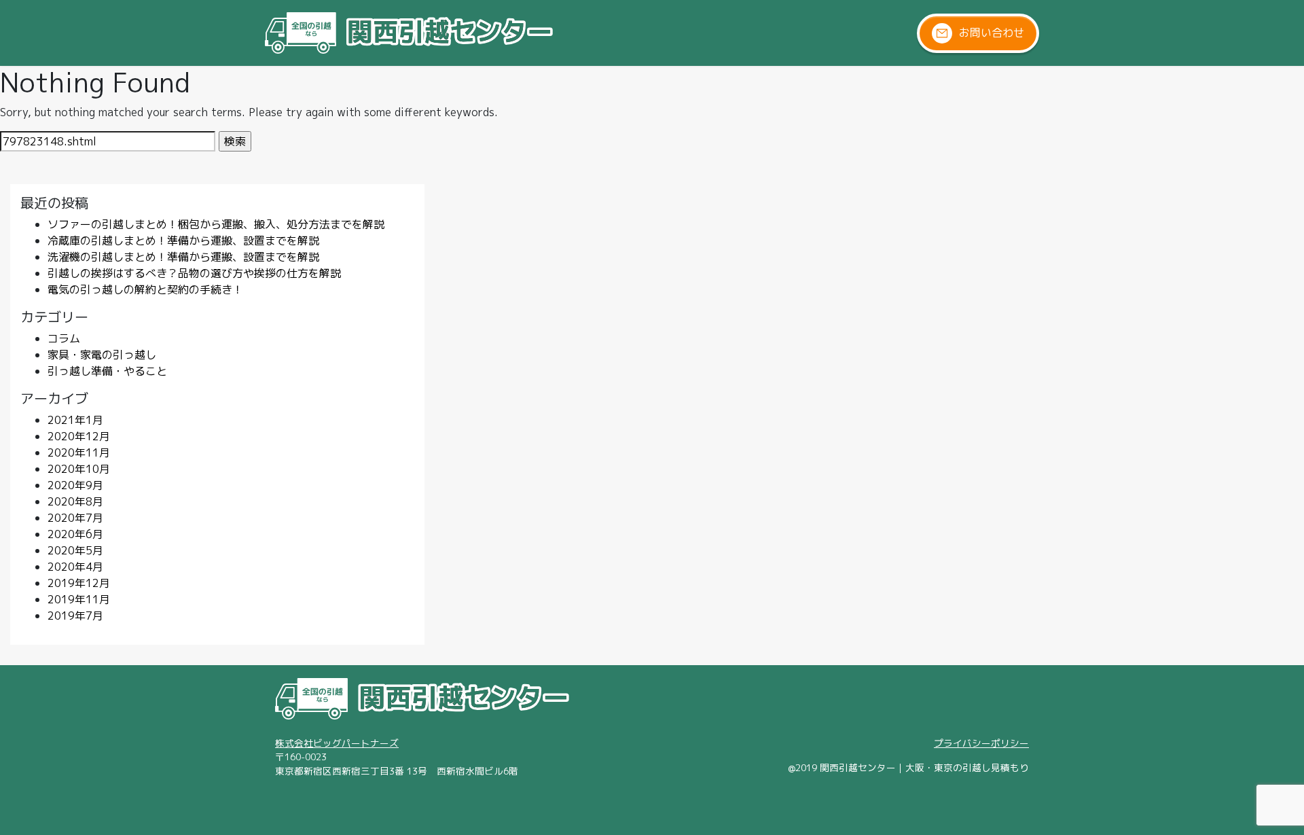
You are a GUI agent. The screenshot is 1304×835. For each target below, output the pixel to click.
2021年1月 (75, 419)
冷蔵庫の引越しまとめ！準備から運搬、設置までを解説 (183, 240)
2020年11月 (79, 452)
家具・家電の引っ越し (102, 354)
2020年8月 (75, 501)
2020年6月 (75, 534)
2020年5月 (75, 550)
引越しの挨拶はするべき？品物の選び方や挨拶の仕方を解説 (200, 273)
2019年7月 (75, 615)
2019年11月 (79, 599)
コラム (64, 338)
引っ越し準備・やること (107, 370)
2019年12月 (79, 582)
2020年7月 (75, 517)
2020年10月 (79, 468)
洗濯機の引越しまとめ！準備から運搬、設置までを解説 (183, 256)
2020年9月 (75, 485)
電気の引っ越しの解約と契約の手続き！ (145, 289)
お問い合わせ (991, 31)
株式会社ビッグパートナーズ (337, 742)
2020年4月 (75, 566)
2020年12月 (79, 436)
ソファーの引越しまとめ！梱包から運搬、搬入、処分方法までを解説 (216, 224)
